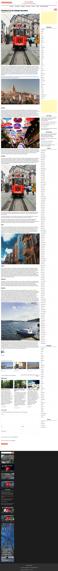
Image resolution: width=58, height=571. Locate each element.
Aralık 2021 (43, 210)
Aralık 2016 (43, 276)
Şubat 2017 (43, 272)
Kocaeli (42, 75)
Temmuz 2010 (43, 334)
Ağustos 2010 (43, 332)
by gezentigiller (3, 12)
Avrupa (42, 36)
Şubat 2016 (43, 288)
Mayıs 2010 (43, 336)
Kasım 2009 (43, 339)
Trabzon (42, 91)
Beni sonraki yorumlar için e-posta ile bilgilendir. (9, 437)
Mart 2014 (42, 307)
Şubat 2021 (43, 226)
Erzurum (42, 50)
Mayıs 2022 (43, 201)
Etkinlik (42, 54)
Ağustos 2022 (43, 196)
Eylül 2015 (42, 297)
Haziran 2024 (43, 170)
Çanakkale (43, 47)
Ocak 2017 (42, 274)
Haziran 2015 (43, 302)
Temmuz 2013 (43, 311)
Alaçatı (42, 31)
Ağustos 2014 (43, 304)
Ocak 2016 (42, 290)
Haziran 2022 (43, 200)
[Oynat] (2, 471)
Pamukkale (43, 80)
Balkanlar (28, 6)
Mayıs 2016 (43, 283)
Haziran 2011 (43, 327)
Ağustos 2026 (43, 150)
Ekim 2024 (42, 164)
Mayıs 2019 (43, 247)
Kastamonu (43, 73)
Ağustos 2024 (43, 168)
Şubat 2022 (43, 207)
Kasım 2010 (43, 330)
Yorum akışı (43, 425)
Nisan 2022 (43, 203)
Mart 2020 (42, 235)
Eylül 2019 (42, 240)
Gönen (42, 63)
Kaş (41, 72)
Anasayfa (12, 6)
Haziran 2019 (43, 246)
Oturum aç (43, 421)
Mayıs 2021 (43, 221)
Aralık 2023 (43, 177)
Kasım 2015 (43, 293)
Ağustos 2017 (43, 265)
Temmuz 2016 (43, 281)
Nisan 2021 (42, 223)
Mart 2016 (42, 286)
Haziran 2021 (43, 219)
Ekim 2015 (42, 295)
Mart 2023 (42, 187)
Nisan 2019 (42, 249)
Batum (42, 40)
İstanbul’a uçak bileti (33, 73)
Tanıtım (42, 87)
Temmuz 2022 (43, 198)
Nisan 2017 (42, 269)
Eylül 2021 (42, 216)
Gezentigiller (29, 2)
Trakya (42, 93)
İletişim (37, 6)
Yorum (2, 414)
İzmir (42, 66)
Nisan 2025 (43, 159)
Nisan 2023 (43, 186)
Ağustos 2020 (43, 230)
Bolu (41, 43)
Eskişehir (42, 52)
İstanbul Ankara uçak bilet (14, 73)
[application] (7, 468)
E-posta (22, 426)
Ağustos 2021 (43, 217)
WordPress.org (43, 427)
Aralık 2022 (43, 189)
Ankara (42, 33)
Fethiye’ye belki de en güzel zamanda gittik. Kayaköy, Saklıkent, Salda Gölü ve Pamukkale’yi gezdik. (48, 119)
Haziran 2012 (43, 320)
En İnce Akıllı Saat (44, 126)
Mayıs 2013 (43, 315)
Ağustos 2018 (43, 258)
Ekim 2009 (42, 341)
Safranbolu (43, 84)
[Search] (56, 2)
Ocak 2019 (42, 251)
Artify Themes (30, 569)
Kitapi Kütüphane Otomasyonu (7, 2)
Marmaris (42, 77)
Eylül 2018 (42, 256)
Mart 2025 (42, 161)
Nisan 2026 (43, 152)
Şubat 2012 (43, 323)
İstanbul (33, 6)
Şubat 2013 (43, 316)
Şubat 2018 (43, 262)
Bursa (42, 45)
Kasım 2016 (43, 277)
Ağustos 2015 (43, 299)
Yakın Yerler (17, 6)
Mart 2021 (42, 224)
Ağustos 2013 (43, 309)
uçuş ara (25, 73)
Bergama (42, 41)
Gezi (41, 61)
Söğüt (42, 86)
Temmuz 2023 (43, 184)
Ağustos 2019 (43, 242)
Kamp (42, 68)
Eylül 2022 (42, 194)
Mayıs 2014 (43, 306)
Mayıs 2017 (43, 267)
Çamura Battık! (43, 141)
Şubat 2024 (43, 173)
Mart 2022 (42, 205)
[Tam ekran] (12, 471)
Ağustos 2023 (43, 182)
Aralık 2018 (43, 253)
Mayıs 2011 (42, 329)
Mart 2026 (42, 154)
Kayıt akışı (42, 423)
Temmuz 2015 (43, 300)
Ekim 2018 (42, 254)
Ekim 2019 (42, 239)
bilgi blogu (49, 145)
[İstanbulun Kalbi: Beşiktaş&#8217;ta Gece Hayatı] (7, 365)
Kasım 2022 (43, 191)
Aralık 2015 (43, 292)
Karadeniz (23, 6)
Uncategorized (43, 94)
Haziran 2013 (43, 313)
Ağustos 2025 (43, 156)
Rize (41, 82)
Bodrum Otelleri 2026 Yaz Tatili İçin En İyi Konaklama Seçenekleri (48, 124)
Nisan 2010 (42, 337)
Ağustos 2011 (43, 325)
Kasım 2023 (43, 178)
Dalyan (42, 49)
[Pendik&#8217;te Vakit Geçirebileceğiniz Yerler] (33, 365)
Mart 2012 (42, 322)
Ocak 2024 (43, 175)
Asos (42, 34)
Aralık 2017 (43, 263)
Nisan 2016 (42, 284)
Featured (42, 57)
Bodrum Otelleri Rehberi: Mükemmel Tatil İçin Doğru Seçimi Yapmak (7, 504)
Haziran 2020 (43, 233)
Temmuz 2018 (43, 260)
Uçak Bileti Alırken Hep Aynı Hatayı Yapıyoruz (49, 122)
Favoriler (42, 56)
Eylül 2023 (42, 180)
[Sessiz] (11, 471)
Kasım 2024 (43, 163)
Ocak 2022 (43, 209)
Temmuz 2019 (43, 244)
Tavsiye (42, 89)
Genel (42, 59)
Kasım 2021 (43, 212)
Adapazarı (42, 29)
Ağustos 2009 (43, 343)
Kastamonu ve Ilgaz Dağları (33, 389)
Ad (2, 426)
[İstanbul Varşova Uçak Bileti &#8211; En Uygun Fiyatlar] (20, 365)
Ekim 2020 (42, 228)
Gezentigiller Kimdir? (44, 6)
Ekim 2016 (42, 279)
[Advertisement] (49, 18)
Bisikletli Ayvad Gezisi (5, 389)
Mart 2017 (42, 270)
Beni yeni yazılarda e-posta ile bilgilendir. (8, 440)
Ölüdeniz (42, 79)
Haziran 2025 (43, 157)
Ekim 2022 (42, 193)
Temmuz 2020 (43, 231)
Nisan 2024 (43, 171)
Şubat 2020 (43, 237)
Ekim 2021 (42, 214)
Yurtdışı (42, 98)
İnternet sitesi (3, 431)
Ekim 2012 (42, 318)
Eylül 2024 (42, 166)
